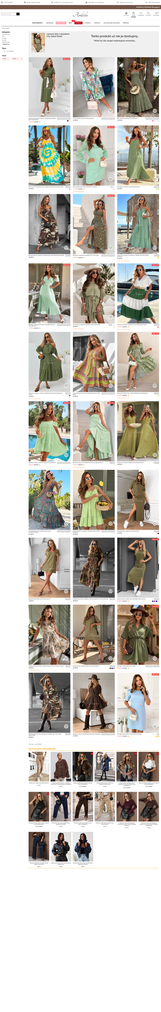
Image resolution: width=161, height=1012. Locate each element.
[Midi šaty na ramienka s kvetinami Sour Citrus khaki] (94, 224)
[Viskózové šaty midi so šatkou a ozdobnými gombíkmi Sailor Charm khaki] (49, 87)
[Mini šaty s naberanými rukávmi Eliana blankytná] (138, 703)
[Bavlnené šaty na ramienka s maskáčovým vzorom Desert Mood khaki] (49, 224)
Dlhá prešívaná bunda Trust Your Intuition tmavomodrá (105, 783)
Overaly (4, 38)
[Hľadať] (17, 14)
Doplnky (97, 23)
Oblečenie (49, 23)
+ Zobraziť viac (5, 44)
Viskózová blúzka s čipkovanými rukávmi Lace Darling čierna (39, 823)
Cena (4, 55)
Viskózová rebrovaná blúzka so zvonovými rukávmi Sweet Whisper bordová (127, 824)
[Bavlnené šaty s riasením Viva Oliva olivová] (138, 500)
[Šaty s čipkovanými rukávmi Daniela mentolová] (94, 155)
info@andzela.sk (156, 2)
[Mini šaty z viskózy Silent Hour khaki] (138, 635)
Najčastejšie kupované (112, 23)
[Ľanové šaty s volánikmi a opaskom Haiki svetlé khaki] (94, 293)
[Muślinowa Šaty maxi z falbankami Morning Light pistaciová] (94, 431)
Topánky (88, 23)
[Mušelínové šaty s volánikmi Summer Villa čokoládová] (94, 703)
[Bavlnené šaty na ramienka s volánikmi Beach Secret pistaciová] (94, 500)
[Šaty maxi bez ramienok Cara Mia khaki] (138, 87)
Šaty (70, 23)
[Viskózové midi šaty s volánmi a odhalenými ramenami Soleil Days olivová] (49, 362)
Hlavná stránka (6, 28)
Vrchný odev (61, 23)
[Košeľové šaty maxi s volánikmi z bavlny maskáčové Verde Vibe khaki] (94, 568)
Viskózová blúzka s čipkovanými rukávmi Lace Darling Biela (148, 783)
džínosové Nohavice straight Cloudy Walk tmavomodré (39, 863)
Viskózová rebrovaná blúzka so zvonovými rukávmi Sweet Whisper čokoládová (149, 824)
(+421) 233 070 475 (126, 2)
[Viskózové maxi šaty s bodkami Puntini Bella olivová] (138, 431)
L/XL (113, 324)
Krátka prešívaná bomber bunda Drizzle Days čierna (61, 863)
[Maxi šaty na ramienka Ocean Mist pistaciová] (138, 155)
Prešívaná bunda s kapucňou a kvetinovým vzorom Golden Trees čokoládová (126, 784)
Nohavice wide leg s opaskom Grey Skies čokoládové (83, 823)
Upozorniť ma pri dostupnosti (64, 118)
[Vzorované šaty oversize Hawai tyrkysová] (94, 87)
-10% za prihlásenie (96, 2)
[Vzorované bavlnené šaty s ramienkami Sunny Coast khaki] (94, 362)
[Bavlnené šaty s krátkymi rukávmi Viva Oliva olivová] (94, 635)
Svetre (4, 40)
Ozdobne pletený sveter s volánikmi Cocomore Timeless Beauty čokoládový (61, 783)
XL (113, 187)
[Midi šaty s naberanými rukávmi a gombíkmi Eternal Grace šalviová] (49, 293)
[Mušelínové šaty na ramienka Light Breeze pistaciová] (49, 431)
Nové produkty (37, 23)
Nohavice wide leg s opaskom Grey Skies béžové (105, 823)
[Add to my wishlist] (66, 111)
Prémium (126, 23)
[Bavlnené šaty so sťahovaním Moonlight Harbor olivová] (138, 568)
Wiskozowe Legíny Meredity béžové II (39, 783)
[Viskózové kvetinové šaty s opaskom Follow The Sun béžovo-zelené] (49, 635)
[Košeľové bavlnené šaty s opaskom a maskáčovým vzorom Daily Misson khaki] (49, 703)
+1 (158, 121)
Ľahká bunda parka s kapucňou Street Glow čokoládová (82, 783)
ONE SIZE (68, 187)
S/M (110, 324)
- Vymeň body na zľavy (63, 2)
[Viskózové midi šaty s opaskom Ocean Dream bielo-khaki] (138, 293)
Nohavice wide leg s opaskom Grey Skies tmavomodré (61, 823)
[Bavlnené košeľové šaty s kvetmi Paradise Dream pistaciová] (138, 362)
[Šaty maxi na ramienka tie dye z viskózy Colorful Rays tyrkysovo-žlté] (49, 155)
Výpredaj (78, 23)
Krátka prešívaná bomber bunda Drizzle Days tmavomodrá (83, 863)
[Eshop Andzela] (80, 14)
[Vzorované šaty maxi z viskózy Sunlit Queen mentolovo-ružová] (49, 500)
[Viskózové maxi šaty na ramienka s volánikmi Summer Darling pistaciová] (138, 224)
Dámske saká (6, 42)
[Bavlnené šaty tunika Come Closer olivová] (49, 568)
